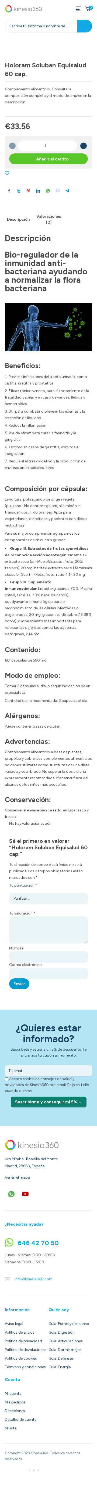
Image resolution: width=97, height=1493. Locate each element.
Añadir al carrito (52, 159)
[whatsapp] (11, 1194)
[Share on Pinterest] (28, 190)
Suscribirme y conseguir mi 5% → (48, 1102)
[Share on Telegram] (67, 190)
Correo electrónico (25, 964)
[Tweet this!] (19, 190)
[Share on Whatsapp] (48, 190)
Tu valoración (22, 913)
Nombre (16, 948)
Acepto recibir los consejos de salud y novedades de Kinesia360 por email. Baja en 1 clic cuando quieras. (47, 1085)
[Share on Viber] (57, 190)
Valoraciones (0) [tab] (48, 219)
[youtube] (25, 1194)
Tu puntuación (23, 885)
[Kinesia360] (23, 8)
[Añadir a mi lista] (7, 173)
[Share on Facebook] (9, 190)
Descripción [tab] (18, 219)
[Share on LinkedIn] (38, 190)
